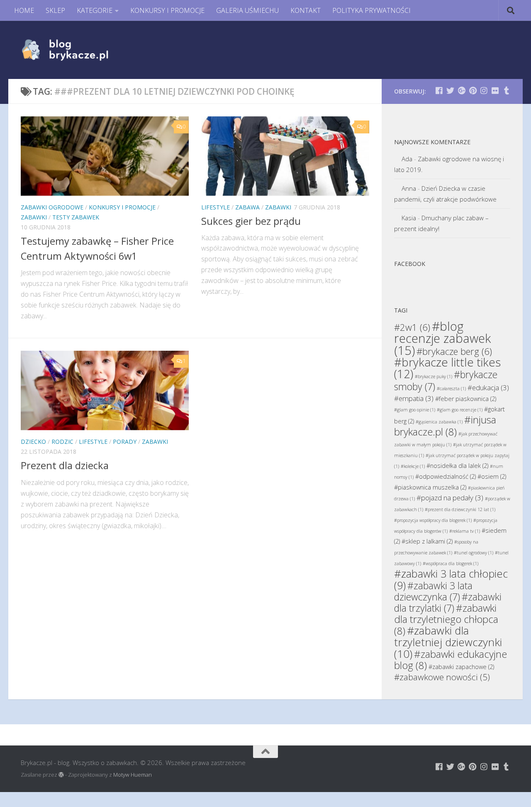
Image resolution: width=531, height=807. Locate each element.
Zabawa (247, 207)
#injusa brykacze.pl (445, 425)
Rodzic (62, 441)
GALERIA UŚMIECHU (247, 10)
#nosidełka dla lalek (457, 466)
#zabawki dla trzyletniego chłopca (446, 619)
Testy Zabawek (75, 217)
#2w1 (412, 327)
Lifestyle (215, 207)
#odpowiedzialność (445, 476)
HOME (24, 10)
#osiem (491, 476)
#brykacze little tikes (447, 367)
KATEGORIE (94, 10)
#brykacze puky (433, 376)
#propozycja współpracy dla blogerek (433, 520)
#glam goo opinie (414, 410)
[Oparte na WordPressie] (61, 774)
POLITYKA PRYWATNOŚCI (371, 10)
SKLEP (55, 10)
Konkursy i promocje (122, 207)
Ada (407, 159)
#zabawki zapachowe (461, 667)
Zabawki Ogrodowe (52, 207)
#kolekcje (413, 466)
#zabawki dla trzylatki (448, 602)
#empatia (414, 398)
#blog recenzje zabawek (442, 338)
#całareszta (451, 388)
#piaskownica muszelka (430, 487)
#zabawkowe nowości (442, 677)
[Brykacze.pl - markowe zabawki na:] (439, 90)
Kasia (409, 218)
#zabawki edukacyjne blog (450, 659)
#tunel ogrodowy (473, 553)
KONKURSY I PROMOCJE (167, 10)
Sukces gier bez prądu (251, 221)
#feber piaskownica (465, 399)
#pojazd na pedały (450, 497)
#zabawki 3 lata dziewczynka (433, 591)
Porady (124, 441)
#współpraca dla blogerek (450, 563)
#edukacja (488, 387)
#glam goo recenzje (459, 410)
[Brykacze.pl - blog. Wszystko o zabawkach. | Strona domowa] (84, 49)
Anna (409, 188)
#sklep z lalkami (427, 541)
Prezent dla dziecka (65, 465)
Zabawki (34, 217)
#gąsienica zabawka (439, 422)
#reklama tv (464, 531)
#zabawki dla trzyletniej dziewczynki (448, 642)
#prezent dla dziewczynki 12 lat (460, 509)
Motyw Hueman (132, 774)
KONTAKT (305, 10)
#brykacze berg (454, 351)
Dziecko (33, 441)
